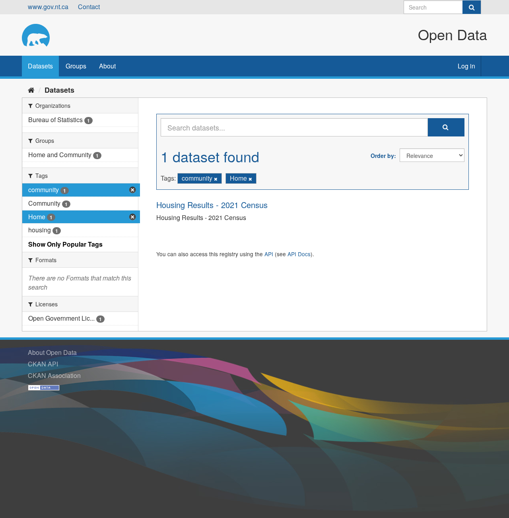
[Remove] (216, 178)
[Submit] (471, 7)
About (107, 65)
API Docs (299, 254)
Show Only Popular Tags (65, 244)
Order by (382, 156)
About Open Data (52, 352)
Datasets (40, 65)
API (268, 254)
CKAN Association (54, 375)
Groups (76, 65)
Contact (89, 6)
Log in (466, 65)
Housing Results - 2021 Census (212, 204)
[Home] (31, 89)
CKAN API (43, 363)
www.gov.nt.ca (48, 6)
